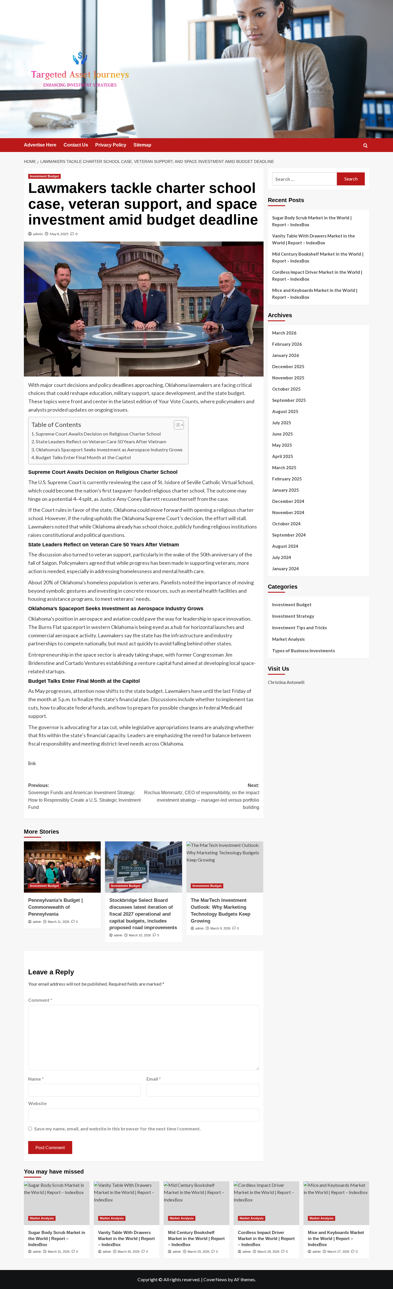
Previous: (84, 796)
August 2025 (285, 411)
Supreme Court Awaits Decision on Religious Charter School (98, 433)
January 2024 (285, 568)
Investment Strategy (293, 616)
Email (153, 1078)
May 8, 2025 (59, 234)
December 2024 (288, 501)
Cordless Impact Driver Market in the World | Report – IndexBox (317, 275)
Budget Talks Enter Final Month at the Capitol (83, 457)
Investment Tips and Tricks (299, 627)
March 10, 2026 (140, 935)
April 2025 (282, 456)
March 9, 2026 (220, 928)
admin (38, 234)
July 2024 (281, 557)
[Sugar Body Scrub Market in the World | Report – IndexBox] (56, 1203)
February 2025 (287, 478)
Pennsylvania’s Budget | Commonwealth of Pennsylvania (55, 907)
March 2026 (284, 332)
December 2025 (288, 366)
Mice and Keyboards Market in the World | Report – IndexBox (314, 294)
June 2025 (282, 433)
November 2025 (288, 377)
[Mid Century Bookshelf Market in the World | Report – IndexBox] (196, 1203)
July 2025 (281, 422)
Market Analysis (288, 639)
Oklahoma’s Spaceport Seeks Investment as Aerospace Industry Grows (109, 449)
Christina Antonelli (286, 682)
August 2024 (285, 546)
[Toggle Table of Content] (175, 425)
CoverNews (215, 1279)
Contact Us (76, 144)
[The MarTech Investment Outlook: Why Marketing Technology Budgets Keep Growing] (224, 867)
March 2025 (284, 467)
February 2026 (287, 344)
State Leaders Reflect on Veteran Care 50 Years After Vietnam (101, 441)
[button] (365, 145)
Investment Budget (44, 176)
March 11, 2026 (58, 921)
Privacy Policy (110, 144)
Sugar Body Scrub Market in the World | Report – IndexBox (312, 221)
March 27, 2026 (338, 1251)
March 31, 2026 (59, 1251)
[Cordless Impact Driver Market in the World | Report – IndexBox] (266, 1203)
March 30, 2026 (129, 1251)
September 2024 (289, 534)
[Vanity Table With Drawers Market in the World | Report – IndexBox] (126, 1203)
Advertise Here (40, 144)
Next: (201, 796)
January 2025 (285, 490)
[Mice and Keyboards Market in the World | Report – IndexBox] (336, 1203)
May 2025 (282, 445)
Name (36, 1078)
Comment (40, 1000)
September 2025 (289, 400)
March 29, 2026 (198, 1251)
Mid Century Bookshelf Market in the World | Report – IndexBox (317, 257)
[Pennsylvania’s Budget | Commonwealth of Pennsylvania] (62, 867)
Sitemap (142, 144)
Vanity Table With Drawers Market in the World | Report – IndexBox (313, 239)
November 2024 (288, 512)
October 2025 (286, 388)
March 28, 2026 (268, 1251)
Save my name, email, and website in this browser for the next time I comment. (117, 1128)
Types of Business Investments (303, 650)
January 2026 (285, 355)
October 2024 (286, 523)
